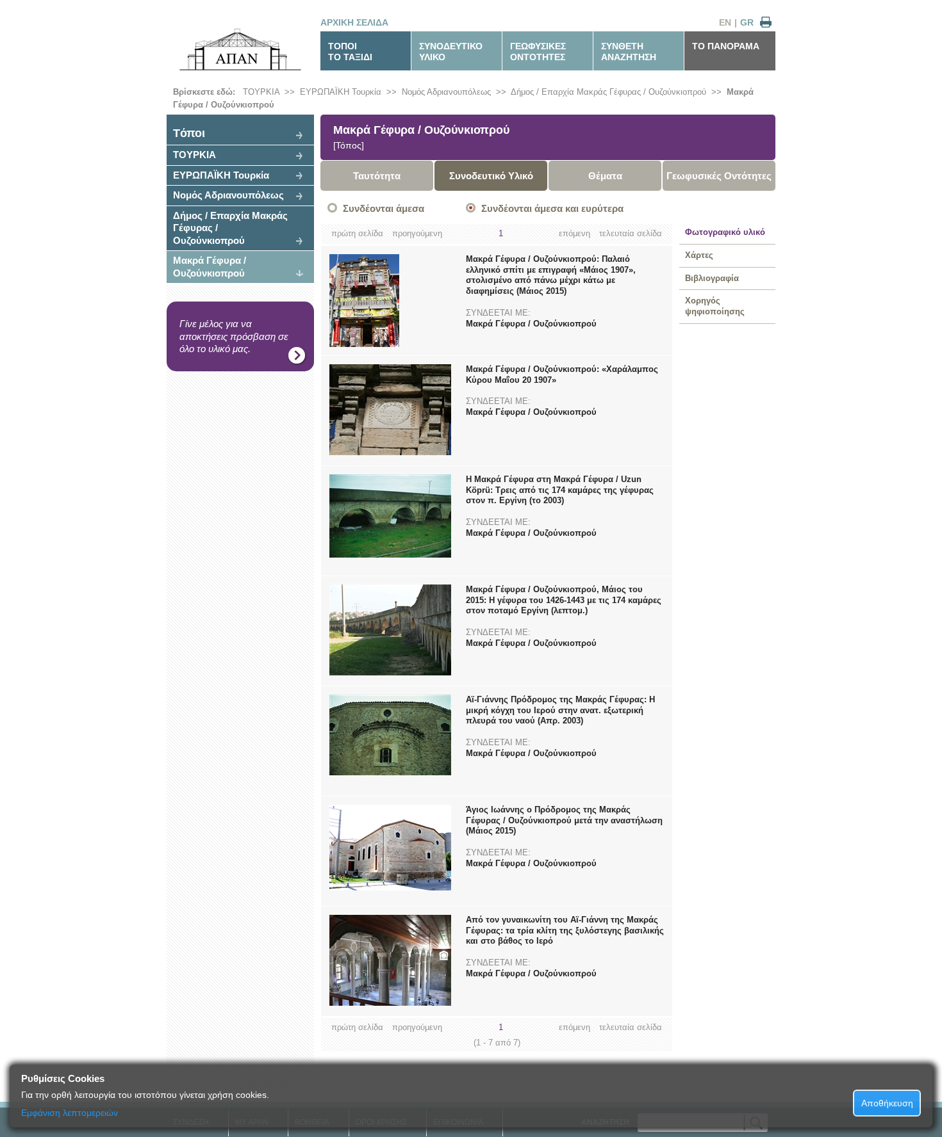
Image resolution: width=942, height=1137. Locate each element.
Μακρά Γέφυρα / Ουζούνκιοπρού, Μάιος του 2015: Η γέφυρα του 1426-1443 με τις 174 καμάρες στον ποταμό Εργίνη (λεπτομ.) (563, 600)
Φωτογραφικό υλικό (725, 232)
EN (725, 22)
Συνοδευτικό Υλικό (491, 175)
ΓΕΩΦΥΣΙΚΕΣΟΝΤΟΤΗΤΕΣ (538, 51)
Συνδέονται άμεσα (383, 208)
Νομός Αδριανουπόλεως (446, 92)
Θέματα (605, 175)
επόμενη (574, 233)
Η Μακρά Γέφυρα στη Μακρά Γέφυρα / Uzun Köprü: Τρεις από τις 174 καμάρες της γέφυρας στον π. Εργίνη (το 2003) (560, 490)
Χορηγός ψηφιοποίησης (715, 306)
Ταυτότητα (377, 175)
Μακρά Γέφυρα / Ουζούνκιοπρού (209, 266)
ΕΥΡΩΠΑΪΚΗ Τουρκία (340, 92)
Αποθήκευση (887, 1103)
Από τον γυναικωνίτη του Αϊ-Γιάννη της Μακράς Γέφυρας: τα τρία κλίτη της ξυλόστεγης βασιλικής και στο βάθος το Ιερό (565, 930)
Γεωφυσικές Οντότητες (719, 175)
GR (747, 22)
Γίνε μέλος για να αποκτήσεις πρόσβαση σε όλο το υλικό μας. (233, 336)
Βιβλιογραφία (712, 278)
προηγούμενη (417, 233)
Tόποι (189, 133)
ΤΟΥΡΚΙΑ (261, 92)
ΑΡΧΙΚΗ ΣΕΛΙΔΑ (354, 22)
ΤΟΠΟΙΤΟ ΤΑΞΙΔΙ (350, 51)
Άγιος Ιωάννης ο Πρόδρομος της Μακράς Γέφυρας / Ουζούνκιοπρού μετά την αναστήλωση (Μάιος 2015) (564, 820)
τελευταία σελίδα (630, 233)
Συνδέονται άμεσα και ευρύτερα (552, 208)
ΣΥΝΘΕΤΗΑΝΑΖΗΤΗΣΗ (628, 51)
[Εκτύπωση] (765, 23)
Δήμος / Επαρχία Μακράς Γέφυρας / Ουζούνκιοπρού (608, 92)
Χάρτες (699, 255)
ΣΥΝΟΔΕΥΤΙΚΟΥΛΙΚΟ (451, 51)
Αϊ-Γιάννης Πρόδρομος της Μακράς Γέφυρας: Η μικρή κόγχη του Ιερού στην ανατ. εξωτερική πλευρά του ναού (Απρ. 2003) (560, 710)
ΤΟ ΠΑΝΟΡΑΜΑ (725, 46)
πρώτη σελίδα (357, 233)
